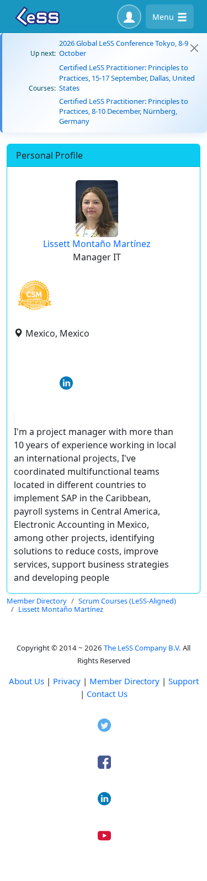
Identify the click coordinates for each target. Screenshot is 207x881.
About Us (26, 680)
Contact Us (107, 693)
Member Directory (124, 680)
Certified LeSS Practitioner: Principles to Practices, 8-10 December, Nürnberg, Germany (123, 111)
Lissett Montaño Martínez (97, 244)
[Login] (129, 16)
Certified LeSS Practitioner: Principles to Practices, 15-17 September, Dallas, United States (127, 77)
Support (183, 680)
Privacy (67, 680)
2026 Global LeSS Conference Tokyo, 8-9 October (123, 48)
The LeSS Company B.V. (142, 648)
